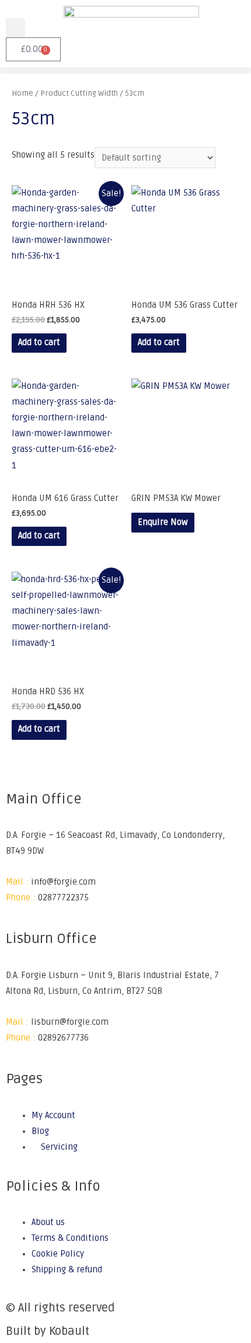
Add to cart (39, 342)
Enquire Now (163, 522)
